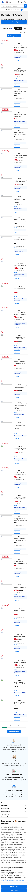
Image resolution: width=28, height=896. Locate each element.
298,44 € (15, 526)
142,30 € (15, 164)
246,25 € (15, 206)
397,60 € (15, 569)
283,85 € (15, 78)
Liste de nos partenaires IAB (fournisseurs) (13, 880)
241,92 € (15, 618)
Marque (19, 28)
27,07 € (15, 505)
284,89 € (15, 433)
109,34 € (15, 321)
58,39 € (15, 481)
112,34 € (15, 345)
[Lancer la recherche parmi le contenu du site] (25, 5)
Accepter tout (14, 886)
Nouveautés (11, 19)
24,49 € (15, 712)
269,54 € (15, 140)
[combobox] (14, 6)
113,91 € (15, 412)
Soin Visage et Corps (22, 19)
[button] (14, 2)
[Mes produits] (18, 2)
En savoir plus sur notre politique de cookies (14, 864)
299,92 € (15, 546)
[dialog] (14, 857)
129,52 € (15, 669)
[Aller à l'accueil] (2, 2)
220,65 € (15, 54)
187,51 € (15, 456)
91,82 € (15, 247)
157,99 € (15, 690)
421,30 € (15, 594)
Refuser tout (14, 890)
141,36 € (15, 227)
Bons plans (4, 19)
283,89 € (15, 99)
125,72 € (15, 369)
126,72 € (15, 272)
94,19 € (15, 644)
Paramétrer (14, 894)
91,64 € (15, 296)
